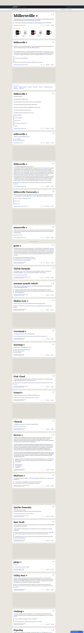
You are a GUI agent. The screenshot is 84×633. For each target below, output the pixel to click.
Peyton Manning (25, 536)
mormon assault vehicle (17, 294)
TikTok (15, 271)
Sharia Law (20, 303)
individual (18, 395)
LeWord (18, 354)
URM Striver (18, 469)
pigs (37, 621)
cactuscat (17, 262)
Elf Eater (19, 338)
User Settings (69, 9)
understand (17, 334)
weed (33, 621)
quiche (20, 513)
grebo (14, 262)
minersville (41, 87)
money (38, 382)
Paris (29, 482)
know (23, 351)
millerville (29, 87)
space (36, 20)
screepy (19, 25)
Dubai (28, 305)
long (24, 395)
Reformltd (19, 309)
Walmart (40, 23)
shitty (15, 564)
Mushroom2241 (22, 515)
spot (31, 23)
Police (15, 613)
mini (28, 286)
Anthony (16, 459)
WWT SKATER (20, 237)
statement (25, 334)
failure (43, 447)
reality (34, 380)
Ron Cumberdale (20, 64)
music (50, 248)
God (25, 258)
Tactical (17, 289)
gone (43, 446)
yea (19, 201)
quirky (33, 511)
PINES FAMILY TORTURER (22, 277)
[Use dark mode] (71, 7)
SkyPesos (15, 485)
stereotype (22, 173)
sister (31, 336)
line (36, 289)
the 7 (45, 336)
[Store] (69, 7)
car (17, 564)
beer (17, 578)
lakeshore (19, 589)
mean (19, 140)
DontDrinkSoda (19, 623)
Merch (53, 25)
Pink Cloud (15, 386)
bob (15, 140)
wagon (25, 286)
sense (38, 395)
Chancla (15, 428)
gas (47, 170)
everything (34, 194)
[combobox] (43, 7)
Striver (15, 469)
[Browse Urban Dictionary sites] (15, 7)
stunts (24, 567)
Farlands (24, 275)
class (40, 439)
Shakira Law (15, 309)
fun (22, 454)
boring (26, 230)
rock (15, 253)
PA (19, 235)
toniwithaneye (20, 386)
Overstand (15, 338)
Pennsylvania (29, 19)
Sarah (18, 142)
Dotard (15, 399)
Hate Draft (15, 540)
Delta (15, 478)
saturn (19, 123)
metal (22, 260)
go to (22, 198)
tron (45, 231)
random (15, 231)
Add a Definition (63, 9)
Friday (36, 23)
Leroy (15, 336)
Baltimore (16, 184)
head (33, 112)
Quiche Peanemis (16, 515)
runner (19, 120)
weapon (20, 424)
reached (16, 275)
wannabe (20, 136)
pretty (23, 382)
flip (35, 424)
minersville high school (48, 87)
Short (15, 51)
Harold (16, 467)
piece (27, 511)
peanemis (23, 513)
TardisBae (18, 428)
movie (29, 513)
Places (27, 9)
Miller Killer (21, 88)
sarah (16, 139)
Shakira (33, 305)
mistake (43, 303)
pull (17, 567)
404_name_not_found (20, 485)
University (29, 198)
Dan (15, 117)
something (34, 196)
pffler (18, 540)
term (18, 286)
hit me (19, 426)
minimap (15, 354)
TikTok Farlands (16, 277)
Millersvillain (19, 186)
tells (21, 347)
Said (27, 272)
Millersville (15, 25)
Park (17, 136)
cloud (16, 384)
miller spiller (35, 87)
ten (19, 54)
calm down (37, 397)
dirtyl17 (22, 206)
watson (17, 569)
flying (31, 424)
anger (38, 524)
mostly (19, 347)
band (30, 258)
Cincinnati (49, 532)
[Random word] (66, 7)
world (46, 54)
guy (23, 177)
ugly (32, 102)
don (24, 483)
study (53, 452)
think (16, 196)
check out (30, 62)
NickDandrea (19, 128)
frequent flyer (33, 478)
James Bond (20, 567)
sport (30, 528)
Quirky (15, 510)
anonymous (18, 399)
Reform (26, 303)
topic (21, 334)
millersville (15, 87)
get (23, 397)
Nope (19, 585)
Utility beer (15, 589)
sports (30, 524)
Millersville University (23, 87)
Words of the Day (15, 9)
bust (14, 616)
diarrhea (16, 173)
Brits (43, 305)
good (39, 62)
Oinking (15, 623)
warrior (42, 289)
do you (21, 351)
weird (25, 272)
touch (30, 380)
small (15, 19)
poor (50, 478)
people (22, 112)
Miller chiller (16, 88)
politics (31, 455)
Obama (20, 465)
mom (17, 426)
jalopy (14, 569)
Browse (20, 9)
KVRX (22, 294)
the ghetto (28, 136)
